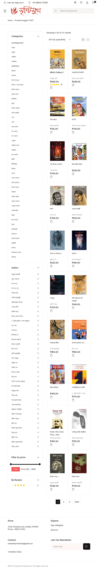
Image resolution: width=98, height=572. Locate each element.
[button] (87, 2)
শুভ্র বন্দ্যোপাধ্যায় (16, 400)
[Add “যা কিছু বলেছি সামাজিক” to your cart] (73, 444)
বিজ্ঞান (13, 215)
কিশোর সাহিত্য (15, 108)
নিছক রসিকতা (54, 387)
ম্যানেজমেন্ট (14, 229)
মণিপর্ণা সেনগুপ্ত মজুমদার (78, 125)
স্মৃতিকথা (13, 257)
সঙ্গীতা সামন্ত (15, 418)
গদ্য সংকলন (14, 127)
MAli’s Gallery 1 (57, 72)
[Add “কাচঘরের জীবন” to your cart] (51, 355)
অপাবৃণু (52, 298)
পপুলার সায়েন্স (15, 196)
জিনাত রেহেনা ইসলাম (77, 78)
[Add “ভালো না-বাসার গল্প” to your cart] (51, 266)
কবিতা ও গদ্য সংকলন (17, 85)
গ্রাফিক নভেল (15, 145)
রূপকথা (13, 248)
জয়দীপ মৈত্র (53, 304)
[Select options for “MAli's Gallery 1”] (51, 87)
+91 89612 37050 (39, 2)
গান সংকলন (14, 136)
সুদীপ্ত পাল (53, 259)
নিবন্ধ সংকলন (15, 187)
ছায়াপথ (74, 253)
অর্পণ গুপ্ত (53, 215)
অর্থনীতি (13, 57)
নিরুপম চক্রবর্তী (54, 125)
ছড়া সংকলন (14, 154)
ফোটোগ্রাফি (14, 210)
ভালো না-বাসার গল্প (55, 253)
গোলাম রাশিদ (53, 170)
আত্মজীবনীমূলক (15, 66)
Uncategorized (17, 43)
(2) (26, 486)
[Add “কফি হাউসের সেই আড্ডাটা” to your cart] (73, 308)
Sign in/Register (57, 525)
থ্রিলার (13, 168)
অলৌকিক (13, 61)
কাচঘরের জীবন (54, 342)
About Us (54, 530)
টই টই (74, 119)
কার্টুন (12, 103)
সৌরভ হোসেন (15, 446)
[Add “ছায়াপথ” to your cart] (73, 266)
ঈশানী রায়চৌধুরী (54, 349)
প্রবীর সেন (14, 363)
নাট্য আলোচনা (15, 182)
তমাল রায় (14, 330)
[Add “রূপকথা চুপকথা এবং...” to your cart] (73, 355)
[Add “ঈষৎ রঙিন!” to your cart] (51, 132)
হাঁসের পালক (75, 476)
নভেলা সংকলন (15, 178)
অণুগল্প (13, 47)
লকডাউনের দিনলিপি (78, 72)
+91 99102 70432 (14, 552)
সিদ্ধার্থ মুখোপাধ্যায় (55, 438)
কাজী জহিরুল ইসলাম (16, 302)
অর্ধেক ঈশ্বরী (76, 209)
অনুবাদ (13, 52)
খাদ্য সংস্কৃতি (15, 113)
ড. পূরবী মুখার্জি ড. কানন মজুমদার (81, 393)
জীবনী (13, 159)
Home (10, 20)
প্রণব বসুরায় (14, 358)
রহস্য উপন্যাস (15, 238)
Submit (86, 546)
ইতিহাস (13, 71)
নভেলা (13, 173)
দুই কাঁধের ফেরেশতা (56, 164)
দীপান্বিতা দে (15, 335)
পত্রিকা (13, 192)
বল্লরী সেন (14, 367)
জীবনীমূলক (14, 164)
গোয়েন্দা (13, 141)
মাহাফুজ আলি (53, 78)
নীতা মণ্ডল (75, 349)
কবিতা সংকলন (15, 89)
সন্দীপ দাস (14, 423)
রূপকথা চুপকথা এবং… (79, 342)
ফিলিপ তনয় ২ (54, 476)
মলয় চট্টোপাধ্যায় (76, 259)
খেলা (12, 117)
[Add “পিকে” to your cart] (51, 221)
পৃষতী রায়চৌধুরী (15, 353)
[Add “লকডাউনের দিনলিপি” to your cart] (73, 85)
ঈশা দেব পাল (15, 288)
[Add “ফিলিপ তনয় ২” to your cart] (51, 489)
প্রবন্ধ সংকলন (15, 201)
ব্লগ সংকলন (14, 220)
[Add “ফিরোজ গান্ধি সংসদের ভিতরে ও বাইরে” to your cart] (51, 444)
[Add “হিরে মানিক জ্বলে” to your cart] (73, 174)
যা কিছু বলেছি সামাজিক (79, 432)
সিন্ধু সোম (14, 432)
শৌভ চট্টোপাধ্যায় (16, 404)
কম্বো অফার (14, 94)
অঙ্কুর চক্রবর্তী (54, 483)
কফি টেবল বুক (15, 80)
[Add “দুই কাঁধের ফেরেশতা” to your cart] (51, 177)
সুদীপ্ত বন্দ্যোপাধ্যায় (77, 438)
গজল (12, 122)
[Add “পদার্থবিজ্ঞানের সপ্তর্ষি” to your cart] (73, 400)
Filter (15, 469)
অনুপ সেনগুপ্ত (15, 279)
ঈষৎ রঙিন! (53, 119)
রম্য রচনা (14, 234)
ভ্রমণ (13, 224)
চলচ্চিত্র (13, 150)
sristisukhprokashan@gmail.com (20, 544)
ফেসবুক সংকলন (15, 206)
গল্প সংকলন (14, 131)
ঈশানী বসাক (14, 293)
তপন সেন (13, 325)
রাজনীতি (13, 243)
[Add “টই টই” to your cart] (73, 132)
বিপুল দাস (14, 377)
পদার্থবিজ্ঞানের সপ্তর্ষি (78, 387)
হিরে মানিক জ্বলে (77, 164)
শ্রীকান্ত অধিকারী (77, 483)
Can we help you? (15, 2)
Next (77, 502)
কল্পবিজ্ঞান (13, 99)
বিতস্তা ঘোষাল (15, 372)
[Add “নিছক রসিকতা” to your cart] (51, 397)
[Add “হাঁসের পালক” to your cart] (73, 489)
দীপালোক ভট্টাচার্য (16, 339)
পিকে (51, 209)
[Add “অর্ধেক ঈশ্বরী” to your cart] (73, 221)
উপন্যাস (13, 75)
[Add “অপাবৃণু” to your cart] (51, 311)
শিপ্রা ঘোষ (14, 395)
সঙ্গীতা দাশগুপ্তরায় (77, 215)
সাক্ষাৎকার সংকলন (16, 252)
